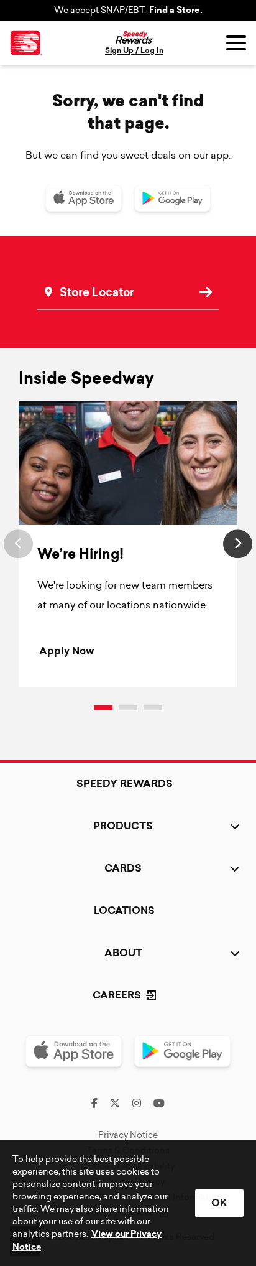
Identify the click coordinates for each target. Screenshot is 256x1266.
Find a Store (174, 10)
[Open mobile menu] (236, 43)
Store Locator (82, 274)
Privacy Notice (128, 1135)
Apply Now (66, 651)
